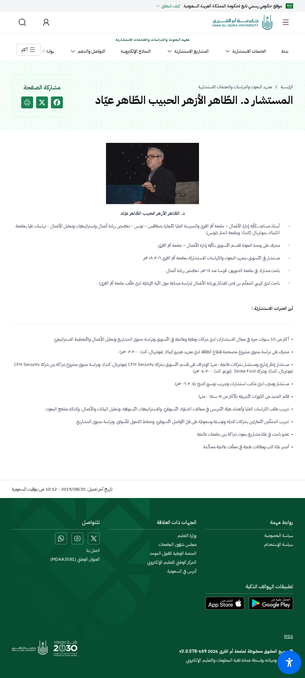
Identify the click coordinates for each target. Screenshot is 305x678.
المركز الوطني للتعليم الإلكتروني (171, 562)
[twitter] (42, 102)
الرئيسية (287, 87)
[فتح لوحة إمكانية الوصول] (289, 662)
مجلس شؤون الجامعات (177, 544)
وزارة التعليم (186, 535)
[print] (27, 102)
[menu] (285, 22)
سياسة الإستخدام (278, 544)
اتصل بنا (93, 550)
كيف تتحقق (170, 6)
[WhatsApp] (61, 538)
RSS (288, 636)
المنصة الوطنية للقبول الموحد (173, 553)
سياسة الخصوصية (278, 535)
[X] (94, 538)
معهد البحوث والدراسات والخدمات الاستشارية (235, 87)
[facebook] (57, 102)
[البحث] (22, 22)
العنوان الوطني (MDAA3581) (75, 559)
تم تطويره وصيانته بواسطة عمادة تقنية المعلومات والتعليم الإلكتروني (239, 660)
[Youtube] (77, 538)
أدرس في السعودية (181, 571)
